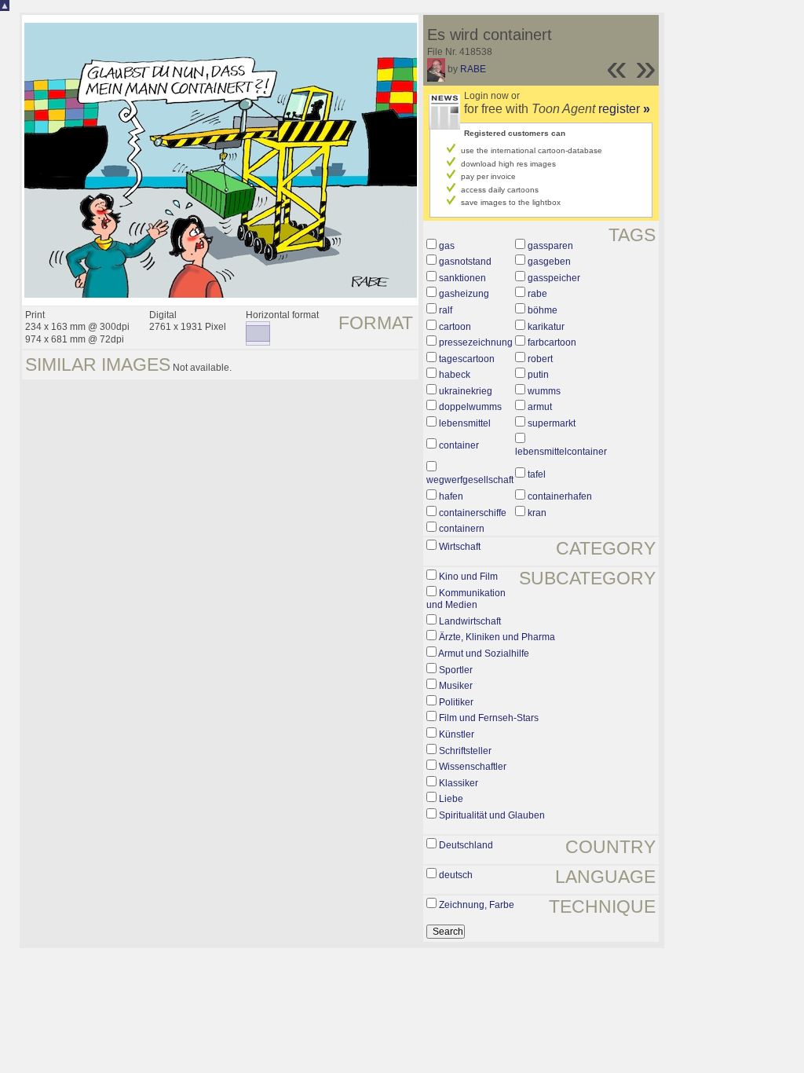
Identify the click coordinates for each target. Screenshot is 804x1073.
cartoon (455, 326)
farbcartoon (552, 342)
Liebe (451, 798)
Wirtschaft (460, 546)
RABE (473, 69)
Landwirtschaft (470, 621)
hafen (451, 496)
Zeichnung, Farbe (476, 904)
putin (538, 374)
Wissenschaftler (472, 766)
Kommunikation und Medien (466, 599)
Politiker (456, 702)
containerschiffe (472, 512)
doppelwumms (470, 406)
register (624, 108)
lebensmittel (465, 423)
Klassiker (458, 783)
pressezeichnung (476, 342)
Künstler (456, 734)
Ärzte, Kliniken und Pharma (497, 637)
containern (461, 528)
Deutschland (466, 845)
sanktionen (462, 278)
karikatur (546, 326)
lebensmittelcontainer (561, 451)
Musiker (456, 685)
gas (447, 245)
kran (537, 512)
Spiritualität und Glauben (492, 815)
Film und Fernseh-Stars (489, 717)
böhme (542, 310)
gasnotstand (465, 261)
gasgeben (549, 261)
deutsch (456, 875)
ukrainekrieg (465, 391)
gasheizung (464, 293)
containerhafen (560, 496)
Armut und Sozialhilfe (483, 653)
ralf (445, 310)
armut (540, 406)
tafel (537, 474)
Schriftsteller (465, 750)
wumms (544, 391)
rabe (537, 293)
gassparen (550, 245)
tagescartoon (467, 358)
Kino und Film (468, 576)
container (459, 445)
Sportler (456, 670)
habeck (454, 374)
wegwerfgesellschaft (469, 479)
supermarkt (552, 423)
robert (540, 358)
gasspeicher (554, 278)
